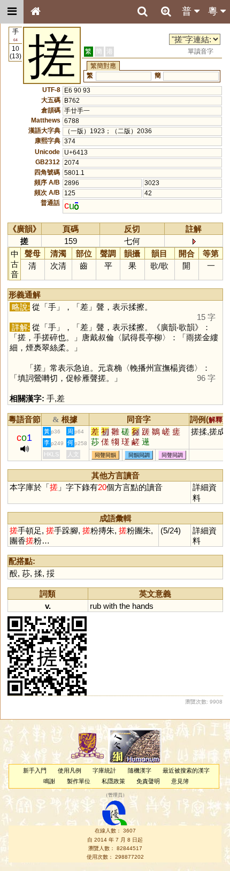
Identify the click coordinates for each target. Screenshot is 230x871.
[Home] (35, 12)
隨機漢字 (139, 770)
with (110, 605)
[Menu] (12, 12)
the (124, 605)
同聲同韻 (105, 455)
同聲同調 (172, 455)
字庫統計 (104, 770)
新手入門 (35, 770)
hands (143, 605)
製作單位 (78, 781)
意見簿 (180, 781)
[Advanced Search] (166, 11)
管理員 (115, 795)
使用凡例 (69, 770)
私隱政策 (113, 781)
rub (95, 605)
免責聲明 (148, 781)
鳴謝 (49, 781)
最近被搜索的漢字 (186, 770)
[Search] (142, 12)
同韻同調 (139, 455)
